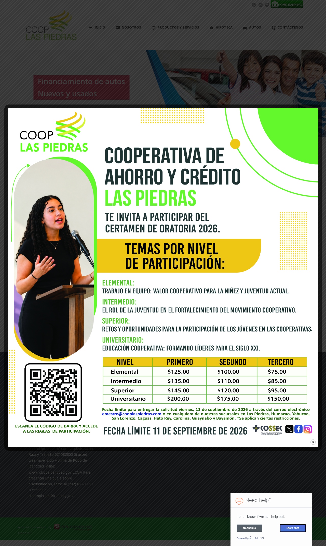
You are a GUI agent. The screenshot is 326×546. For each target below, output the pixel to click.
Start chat (293, 528)
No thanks (249, 528)
